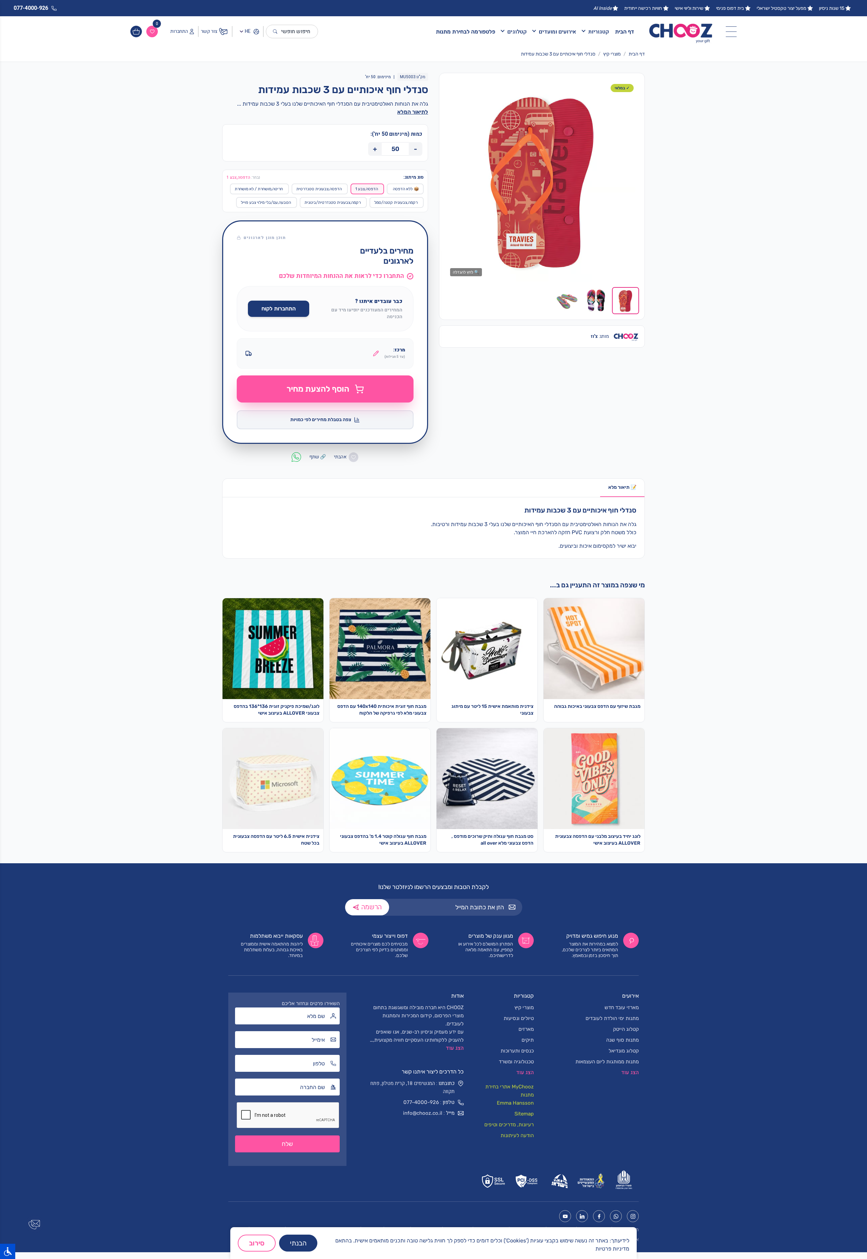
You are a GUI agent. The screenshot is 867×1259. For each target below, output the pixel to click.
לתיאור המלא (412, 112)
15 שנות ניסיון (831, 8)
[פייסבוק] (599, 1216)
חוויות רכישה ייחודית (643, 8)
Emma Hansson (515, 1103)
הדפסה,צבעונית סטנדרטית (319, 189)
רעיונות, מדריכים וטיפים (509, 1125)
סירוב (257, 1243)
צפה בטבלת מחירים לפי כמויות (320, 419)
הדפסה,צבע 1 (366, 189)
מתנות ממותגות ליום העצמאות (607, 1062)
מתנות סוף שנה (622, 1040)
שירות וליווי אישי (689, 8)
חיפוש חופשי (295, 31)
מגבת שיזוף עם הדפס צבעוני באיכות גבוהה (597, 706)
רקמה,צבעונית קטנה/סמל (396, 202)
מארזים (526, 1029)
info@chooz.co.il (422, 1113)
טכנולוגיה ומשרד (516, 1062)
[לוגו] (681, 31)
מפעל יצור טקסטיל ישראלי (781, 8)
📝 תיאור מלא (622, 487)
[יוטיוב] (565, 1216)
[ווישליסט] (152, 31)
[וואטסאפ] (616, 1216)
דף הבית (624, 31)
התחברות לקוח (278, 308)
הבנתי (298, 1243)
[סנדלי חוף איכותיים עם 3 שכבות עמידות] (542, 180)
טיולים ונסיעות (519, 1018)
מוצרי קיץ (612, 54)
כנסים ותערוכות (517, 1051)
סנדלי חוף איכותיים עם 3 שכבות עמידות (558, 54)
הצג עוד (455, 1048)
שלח (287, 1144)
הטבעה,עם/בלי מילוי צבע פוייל (266, 202)
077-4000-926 (421, 1102)
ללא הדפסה (406, 189)
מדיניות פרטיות (612, 1248)
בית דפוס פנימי (730, 8)
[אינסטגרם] (633, 1216)
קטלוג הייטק (626, 1029)
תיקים (528, 1040)
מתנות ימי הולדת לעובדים (612, 1018)
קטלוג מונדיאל (624, 1051)
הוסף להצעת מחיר (318, 389)
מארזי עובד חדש (622, 1007)
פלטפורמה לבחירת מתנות (465, 31)
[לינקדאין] (582, 1216)
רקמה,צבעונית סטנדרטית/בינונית (332, 202)
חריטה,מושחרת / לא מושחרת (259, 189)
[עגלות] (136, 31)
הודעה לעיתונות (517, 1135)
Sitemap (524, 1114)
